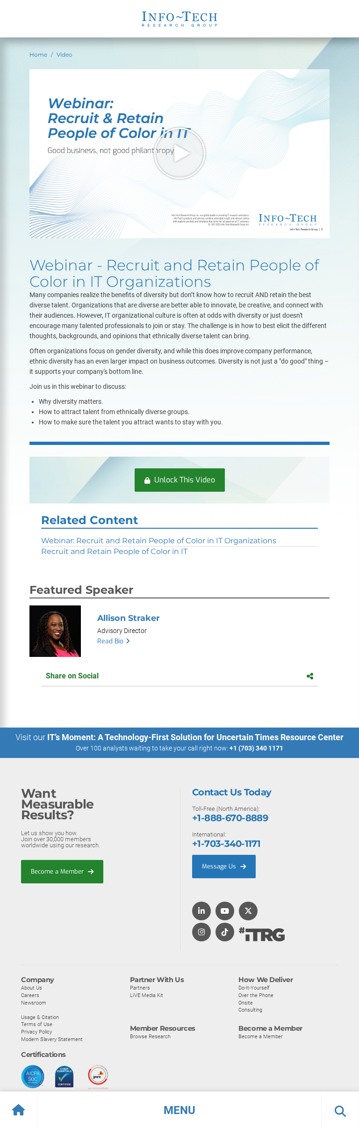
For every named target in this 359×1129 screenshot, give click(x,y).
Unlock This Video (183, 480)
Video (64, 54)
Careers (30, 995)
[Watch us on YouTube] (225, 911)
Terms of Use (36, 1024)
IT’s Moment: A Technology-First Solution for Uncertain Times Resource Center (195, 737)
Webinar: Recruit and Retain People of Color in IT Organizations (158, 540)
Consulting (250, 1009)
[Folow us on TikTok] (225, 932)
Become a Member (58, 871)
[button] (179, 1110)
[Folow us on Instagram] (201, 932)
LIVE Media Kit (146, 995)
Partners (140, 987)
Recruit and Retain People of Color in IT (114, 551)
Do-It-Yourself (254, 987)
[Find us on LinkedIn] (201, 911)
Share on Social (72, 675)
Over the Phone (255, 995)
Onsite (245, 1002)
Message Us (220, 866)
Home (38, 54)
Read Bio (110, 641)
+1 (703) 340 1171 (256, 748)
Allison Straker (128, 618)
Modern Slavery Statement (52, 1039)
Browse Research (150, 1036)
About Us (31, 987)
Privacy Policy (36, 1031)
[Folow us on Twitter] (248, 911)
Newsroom (33, 1002)
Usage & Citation (40, 1017)
